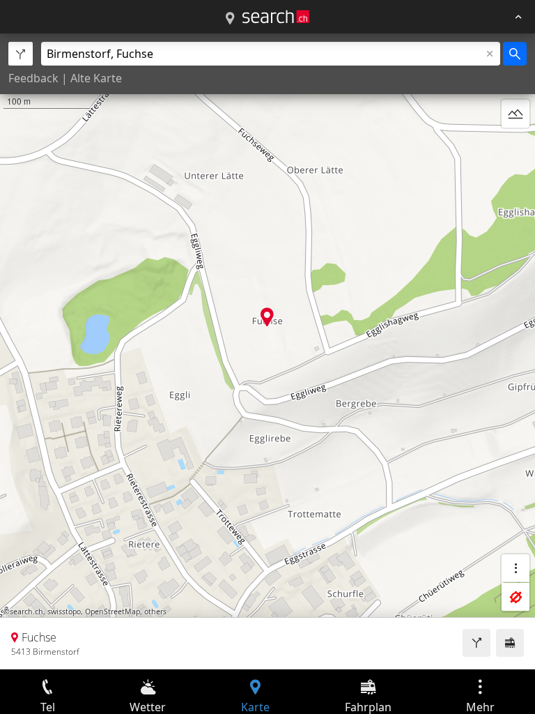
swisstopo (64, 611)
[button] (267, 317)
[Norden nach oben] (515, 147)
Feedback (33, 78)
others (155, 611)
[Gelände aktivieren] (515, 114)
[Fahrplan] (510, 643)
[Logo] (275, 17)
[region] (267, 351)
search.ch (26, 611)
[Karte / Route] (230, 19)
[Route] (476, 643)
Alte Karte (96, 78)
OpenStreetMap (112, 611)
